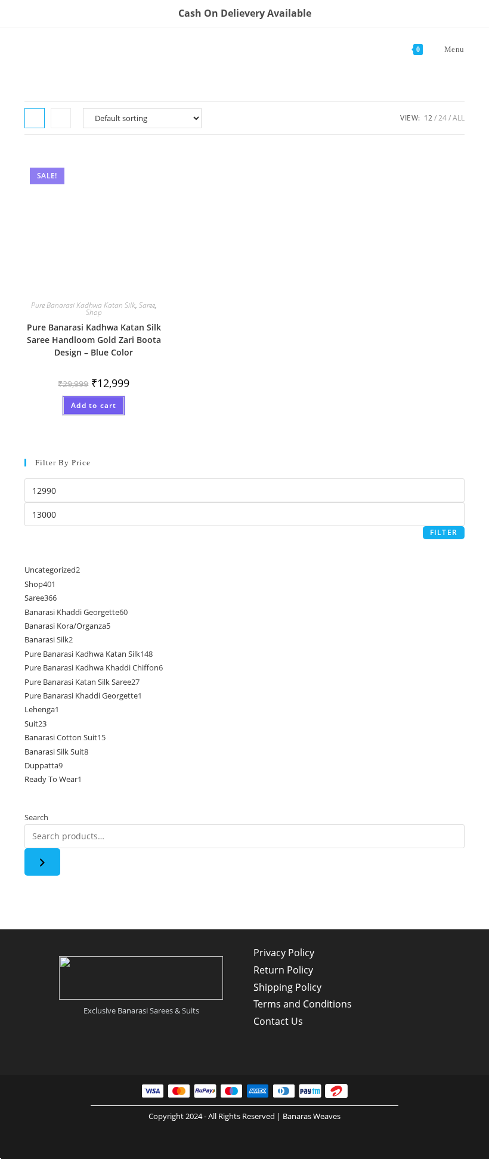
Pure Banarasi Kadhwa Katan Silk (83, 305)
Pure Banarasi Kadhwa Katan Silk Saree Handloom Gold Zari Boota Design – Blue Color (94, 340)
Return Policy (283, 969)
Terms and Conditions (302, 1003)
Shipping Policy (287, 987)
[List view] (61, 118)
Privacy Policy (283, 952)
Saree (147, 305)
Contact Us (278, 1021)
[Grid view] (34, 118)
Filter (443, 532)
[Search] (42, 862)
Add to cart (93, 405)
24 (442, 118)
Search (36, 817)
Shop (94, 312)
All (459, 118)
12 (428, 118)
